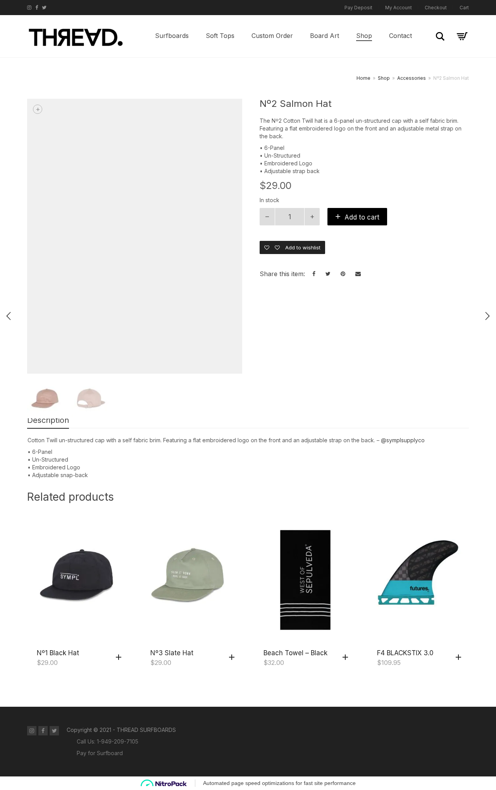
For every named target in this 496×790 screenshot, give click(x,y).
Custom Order (272, 36)
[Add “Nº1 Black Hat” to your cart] (120, 657)
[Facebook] (36, 7)
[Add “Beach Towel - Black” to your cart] (347, 657)
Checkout (436, 7)
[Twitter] (44, 7)
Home (363, 78)
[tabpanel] (45, 399)
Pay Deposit (358, 7)
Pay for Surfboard (100, 753)
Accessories (411, 78)
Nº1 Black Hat (58, 653)
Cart (464, 7)
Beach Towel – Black (295, 653)
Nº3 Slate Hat (171, 653)
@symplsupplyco (403, 440)
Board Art (324, 36)
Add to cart (361, 217)
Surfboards (172, 36)
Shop (364, 36)
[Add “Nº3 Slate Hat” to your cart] (233, 657)
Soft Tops (220, 36)
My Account (398, 7)
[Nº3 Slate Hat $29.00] (8, 316)
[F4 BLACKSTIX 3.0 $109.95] (487, 316)
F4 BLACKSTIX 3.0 (405, 653)
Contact (400, 36)
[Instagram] (29, 7)
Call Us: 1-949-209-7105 (107, 741)
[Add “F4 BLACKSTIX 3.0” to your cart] (460, 657)
